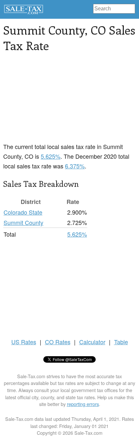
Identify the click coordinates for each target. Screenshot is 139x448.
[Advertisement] (51, 101)
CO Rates (57, 341)
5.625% (50, 156)
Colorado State (23, 212)
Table (121, 341)
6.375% (75, 166)
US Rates (23, 341)
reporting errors (83, 403)
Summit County (23, 222)
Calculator (92, 341)
